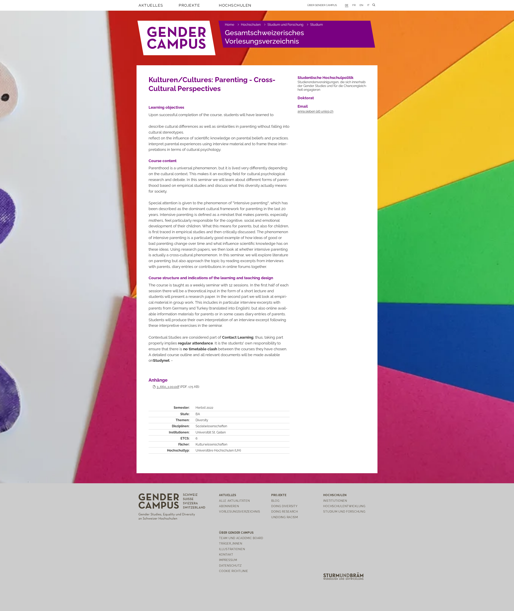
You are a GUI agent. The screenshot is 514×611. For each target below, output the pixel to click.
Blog (275, 500)
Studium (316, 25)
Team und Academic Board (241, 538)
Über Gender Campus (322, 5)
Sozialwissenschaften (211, 426)
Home (229, 25)
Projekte (189, 5)
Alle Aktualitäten (234, 500)
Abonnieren (229, 506)
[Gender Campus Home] (177, 38)
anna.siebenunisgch (315, 111)
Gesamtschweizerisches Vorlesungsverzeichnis (264, 37)
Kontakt (226, 554)
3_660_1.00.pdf (168, 387)
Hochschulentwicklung (344, 506)
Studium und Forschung (285, 25)
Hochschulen (235, 5)
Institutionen (335, 500)
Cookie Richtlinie (233, 571)
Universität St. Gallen (211, 432)
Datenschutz (230, 565)
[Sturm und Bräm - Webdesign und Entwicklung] (343, 576)
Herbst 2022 (204, 408)
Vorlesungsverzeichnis (239, 511)
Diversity (202, 420)
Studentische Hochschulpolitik (326, 77)
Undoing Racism (284, 517)
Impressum (228, 560)
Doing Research (284, 511)
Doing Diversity (284, 506)
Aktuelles (151, 5)
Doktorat (306, 98)
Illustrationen (232, 549)
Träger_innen (230, 543)
